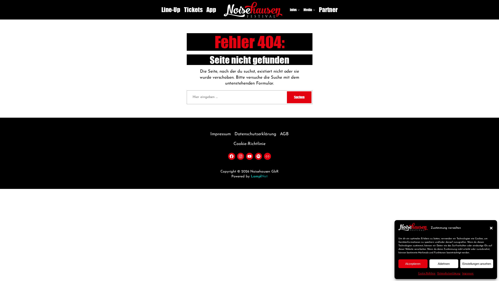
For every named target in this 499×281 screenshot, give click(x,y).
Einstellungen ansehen (476, 263)
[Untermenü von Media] (314, 10)
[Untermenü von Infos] (299, 10)
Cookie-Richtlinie (426, 273)
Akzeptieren (412, 263)
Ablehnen (444, 263)
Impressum (467, 273)
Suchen (299, 97)
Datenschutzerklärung (448, 273)
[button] (491, 228)
